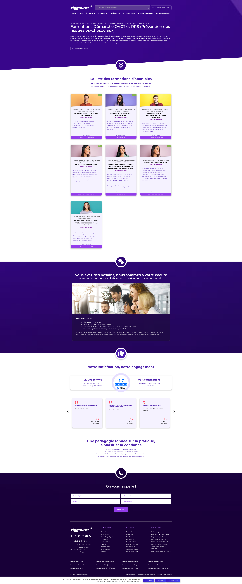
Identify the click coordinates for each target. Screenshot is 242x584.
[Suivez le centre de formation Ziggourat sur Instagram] (82, 536)
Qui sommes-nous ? (146, 13)
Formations (78, 13)
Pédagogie (116, 13)
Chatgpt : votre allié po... (159, 544)
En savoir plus (173, 580)
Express (103, 551)
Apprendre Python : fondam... (161, 551)
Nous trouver (130, 547)
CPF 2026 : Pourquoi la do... (160, 534)
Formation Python (76, 561)
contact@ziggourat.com (82, 552)
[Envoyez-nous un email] (86, 536)
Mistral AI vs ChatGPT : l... (160, 542)
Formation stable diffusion (105, 568)
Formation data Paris (155, 561)
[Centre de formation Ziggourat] (82, 7)
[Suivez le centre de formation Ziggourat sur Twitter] (75, 536)
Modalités (103, 13)
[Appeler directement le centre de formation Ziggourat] (90, 536)
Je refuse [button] (160, 580)
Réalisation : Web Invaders (164, 574)
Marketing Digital (107, 537)
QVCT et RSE (105, 549)
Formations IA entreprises (131, 565)
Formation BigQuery (103, 565)
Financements (129, 13)
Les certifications (132, 551)
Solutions (91, 13)
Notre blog (155, 532)
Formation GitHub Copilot (105, 561)
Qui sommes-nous (132, 544)
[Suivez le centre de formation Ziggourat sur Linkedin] (79, 536)
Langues (104, 544)
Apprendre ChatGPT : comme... (158, 548)
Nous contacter (164, 13)
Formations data (154, 565)
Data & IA (104, 532)
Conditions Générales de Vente (146, 574)
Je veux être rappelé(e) (81, 48)
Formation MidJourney (130, 561)
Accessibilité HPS (132, 549)
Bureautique (105, 542)
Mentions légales (130, 574)
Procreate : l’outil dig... (159, 539)
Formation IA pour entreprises (158, 568)
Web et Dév (105, 534)
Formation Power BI (77, 565)
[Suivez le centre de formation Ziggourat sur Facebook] (71, 536)
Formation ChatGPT (77, 568)
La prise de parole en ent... (160, 537)
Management (105, 547)
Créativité (104, 539)
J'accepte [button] (149, 580)
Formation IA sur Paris (130, 568)
